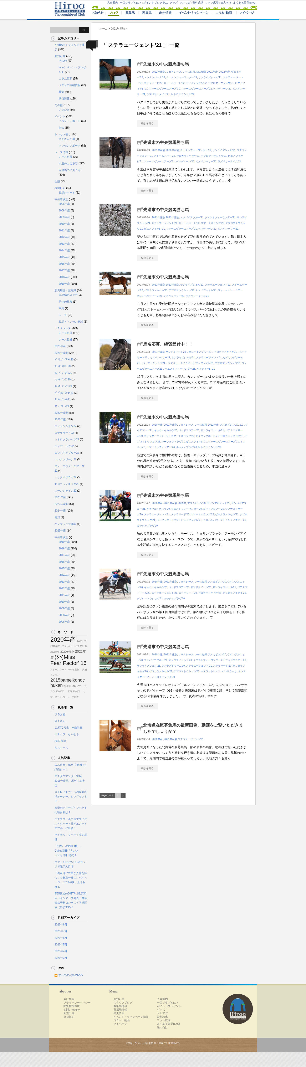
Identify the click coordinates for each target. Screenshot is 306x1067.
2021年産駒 (158, 71)
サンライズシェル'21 (210, 77)
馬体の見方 (65, 301)
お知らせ (60, 56)
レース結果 (189, 71)
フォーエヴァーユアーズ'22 (196, 88)
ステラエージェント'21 (164, 223)
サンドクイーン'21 (201, 587)
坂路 (68, 691)
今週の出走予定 (68, 163)
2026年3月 (61, 957)
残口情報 (201, 71)
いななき (64, 109)
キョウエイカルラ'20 (165, 430)
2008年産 (64, 210)
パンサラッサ (229, 671)
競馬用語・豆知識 (65, 290)
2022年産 (224, 71)
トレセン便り (63, 134)
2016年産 (64, 263)
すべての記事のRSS (70, 975)
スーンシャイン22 (65, 490)
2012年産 (64, 237)
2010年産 (64, 223)
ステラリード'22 (153, 83)
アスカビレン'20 (229, 424)
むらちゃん (61, 747)
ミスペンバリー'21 (206, 161)
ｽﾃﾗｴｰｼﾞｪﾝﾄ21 (63, 386)
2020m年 (55, 652)
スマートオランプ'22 (212, 223)
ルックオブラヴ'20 (186, 447)
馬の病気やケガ (68, 295)
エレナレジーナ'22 (154, 77)
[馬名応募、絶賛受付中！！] (115, 372)
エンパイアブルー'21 (192, 217)
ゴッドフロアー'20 (189, 430)
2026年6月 (61, 937)
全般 (57, 181)
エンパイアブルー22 (67, 452)
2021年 (83, 646)
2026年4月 (61, 951)
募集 (61, 91)
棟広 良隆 (60, 741)
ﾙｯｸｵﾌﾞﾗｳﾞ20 (63, 379)
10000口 (60, 691)
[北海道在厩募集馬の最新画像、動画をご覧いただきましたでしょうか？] (115, 753)
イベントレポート (69, 121)
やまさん (60, 721)
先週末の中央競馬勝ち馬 (166, 64)
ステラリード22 (64, 432)
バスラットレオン (211, 671)
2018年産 (64, 277)
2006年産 (64, 203)
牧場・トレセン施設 (71, 321)
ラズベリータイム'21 (158, 94)
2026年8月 (61, 924)
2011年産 (64, 230)
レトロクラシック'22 (182, 94)
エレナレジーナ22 (65, 459)
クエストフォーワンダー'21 (181, 77)
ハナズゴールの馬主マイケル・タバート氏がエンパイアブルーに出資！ (71, 823)
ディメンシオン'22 (196, 83)
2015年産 (64, 257)
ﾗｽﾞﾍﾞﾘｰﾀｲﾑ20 (63, 372)
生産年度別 (61, 199)
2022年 (182, 503)
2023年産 (60, 497)
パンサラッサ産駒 (65, 523)
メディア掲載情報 (69, 85)
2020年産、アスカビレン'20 (64, 646)
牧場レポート (67, 192)
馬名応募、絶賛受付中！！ (168, 344)
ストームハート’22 (174, 83)
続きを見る (147, 123)
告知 (61, 127)
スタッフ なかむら (67, 734)
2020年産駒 (61, 412)
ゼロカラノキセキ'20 (209, 592)
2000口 (76, 691)
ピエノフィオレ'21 (154, 228)
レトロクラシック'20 (209, 447)
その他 (63, 60)
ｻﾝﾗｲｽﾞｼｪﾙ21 (63, 399)
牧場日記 (60, 188)
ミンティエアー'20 (164, 447)
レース (63, 315)
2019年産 (64, 283)
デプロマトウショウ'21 (221, 83)
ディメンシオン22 (65, 426)
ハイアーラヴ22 (64, 446)
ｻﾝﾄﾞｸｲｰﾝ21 (62, 406)
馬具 (61, 308)
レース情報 (61, 152)
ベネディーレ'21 (222, 88)
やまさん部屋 (67, 138)
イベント (60, 116)
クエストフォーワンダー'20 (186, 508)
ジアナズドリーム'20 (173, 665)
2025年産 (60, 530)
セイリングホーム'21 (207, 436)
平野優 (74, 697)
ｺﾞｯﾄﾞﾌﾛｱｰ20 (63, 366)
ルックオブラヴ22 (65, 477)
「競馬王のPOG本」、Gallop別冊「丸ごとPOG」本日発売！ (68, 851)
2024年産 (60, 510)
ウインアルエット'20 (218, 503)
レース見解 (65, 339)
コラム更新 (65, 78)
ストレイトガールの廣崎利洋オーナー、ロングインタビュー (71, 796)
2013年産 (64, 243)
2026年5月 (61, 944)
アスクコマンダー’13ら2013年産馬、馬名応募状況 (70, 781)
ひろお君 (60, 714)
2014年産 (64, 250)
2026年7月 (61, 931)
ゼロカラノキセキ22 (67, 484)
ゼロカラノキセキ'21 (188, 155)
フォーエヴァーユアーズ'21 (164, 88)
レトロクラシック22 (67, 439)
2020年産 (157, 424)
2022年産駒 (172, 150)
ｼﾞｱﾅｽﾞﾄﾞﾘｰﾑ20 (64, 359)
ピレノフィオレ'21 (191, 520)
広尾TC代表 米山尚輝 (68, 727)
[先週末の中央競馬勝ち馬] (115, 92)
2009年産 (64, 217)
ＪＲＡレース (173, 71)
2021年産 (212, 71)
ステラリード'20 (180, 514)
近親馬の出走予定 (69, 170)
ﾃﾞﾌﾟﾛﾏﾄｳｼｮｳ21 (64, 392)
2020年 (67, 686)
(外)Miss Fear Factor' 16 (68, 660)
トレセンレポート (69, 145)
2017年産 (64, 270)
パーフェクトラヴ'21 (173, 441)
